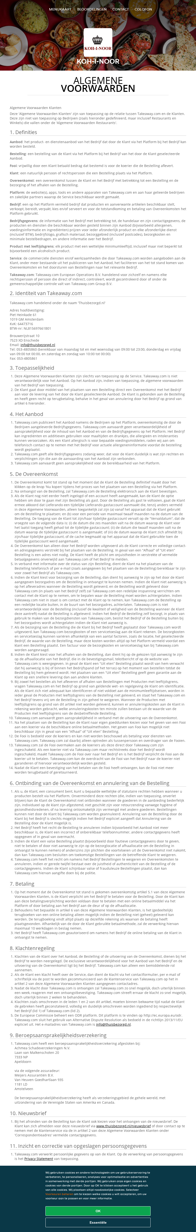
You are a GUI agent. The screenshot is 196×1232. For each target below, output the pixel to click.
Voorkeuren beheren (59, 1194)
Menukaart (60, 9)
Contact (120, 9)
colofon (143, 9)
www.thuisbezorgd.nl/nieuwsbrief (123, 1126)
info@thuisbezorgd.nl (38, 345)
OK (98, 1211)
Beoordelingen (92, 9)
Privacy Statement (38, 1158)
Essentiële (98, 1222)
